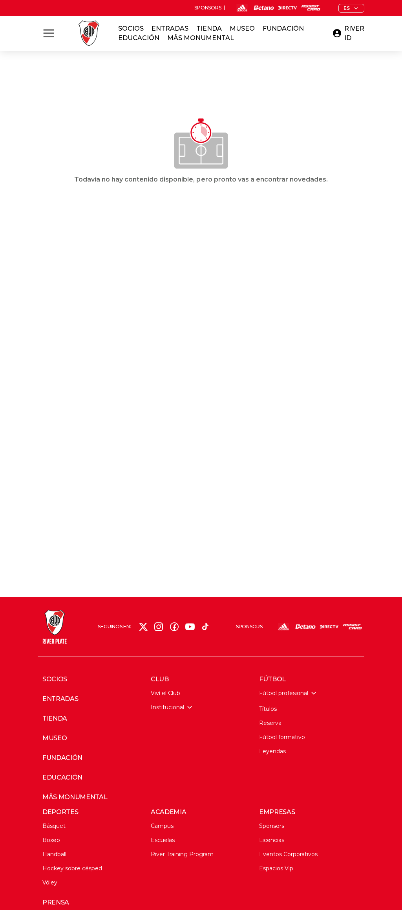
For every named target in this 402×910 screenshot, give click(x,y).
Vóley (49, 882)
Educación (138, 38)
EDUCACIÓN (62, 777)
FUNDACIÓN (62, 757)
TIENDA (54, 718)
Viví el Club (165, 693)
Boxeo (51, 840)
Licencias (271, 840)
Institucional (167, 707)
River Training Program (182, 854)
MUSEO (54, 738)
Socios (131, 28)
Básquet (54, 825)
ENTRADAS (60, 699)
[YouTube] (190, 626)
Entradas (170, 28)
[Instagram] (158, 626)
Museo (242, 28)
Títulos (268, 708)
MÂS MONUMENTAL (75, 797)
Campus (162, 825)
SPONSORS (207, 8)
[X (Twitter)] (143, 627)
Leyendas (272, 751)
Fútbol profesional (283, 693)
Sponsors (271, 825)
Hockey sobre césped (72, 868)
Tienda (209, 28)
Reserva (270, 723)
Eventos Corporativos (288, 854)
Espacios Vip (276, 868)
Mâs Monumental (200, 38)
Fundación (283, 28)
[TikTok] (205, 626)
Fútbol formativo (282, 737)
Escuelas (163, 840)
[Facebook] (174, 626)
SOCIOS (54, 679)
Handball (54, 854)
